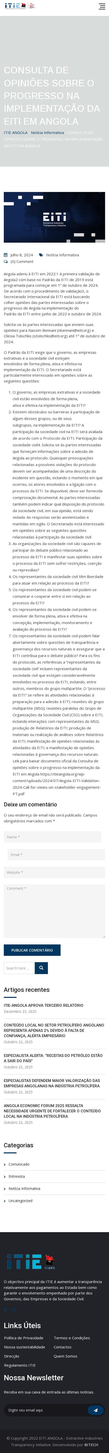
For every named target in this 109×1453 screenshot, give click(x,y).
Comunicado (19, 1164)
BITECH (91, 1444)
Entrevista (17, 1176)
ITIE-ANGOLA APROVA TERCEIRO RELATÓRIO (43, 1005)
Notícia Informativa (62, 254)
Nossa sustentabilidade (24, 1346)
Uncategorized (20, 1200)
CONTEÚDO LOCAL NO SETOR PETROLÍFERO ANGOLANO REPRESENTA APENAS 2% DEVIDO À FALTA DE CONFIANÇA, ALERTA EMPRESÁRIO (54, 1030)
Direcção (11, 1356)
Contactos (62, 1346)
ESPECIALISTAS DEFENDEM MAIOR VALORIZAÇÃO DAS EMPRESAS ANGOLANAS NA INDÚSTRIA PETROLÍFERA (52, 1083)
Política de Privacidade (23, 1337)
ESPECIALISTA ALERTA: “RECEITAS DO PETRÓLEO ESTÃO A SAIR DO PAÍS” (53, 1058)
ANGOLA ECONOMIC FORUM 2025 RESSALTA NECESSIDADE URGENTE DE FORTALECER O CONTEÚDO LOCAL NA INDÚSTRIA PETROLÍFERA (52, 1111)
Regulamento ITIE (20, 1365)
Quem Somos (65, 1356)
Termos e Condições (72, 1337)
